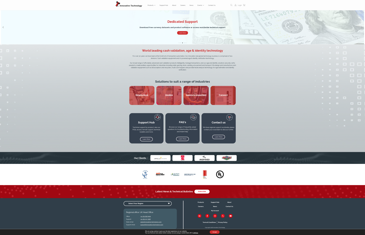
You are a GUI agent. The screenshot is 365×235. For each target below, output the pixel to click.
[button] (3, 27)
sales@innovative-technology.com (150, 222)
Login (239, 5)
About (174, 5)
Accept (215, 232)
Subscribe (202, 191)
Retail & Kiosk (142, 95)
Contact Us (211, 5)
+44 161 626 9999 (145, 216)
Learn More (336, 33)
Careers (182, 5)
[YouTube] (230, 216)
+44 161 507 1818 (145, 219)
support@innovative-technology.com (151, 224)
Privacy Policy (222, 222)
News (191, 5)
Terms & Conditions (209, 222)
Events (200, 5)
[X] (223, 216)
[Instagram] (215, 216)
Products (151, 5)
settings (195, 233)
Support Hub (164, 5)
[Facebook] (207, 216)
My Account (215, 210)
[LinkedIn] (199, 216)
